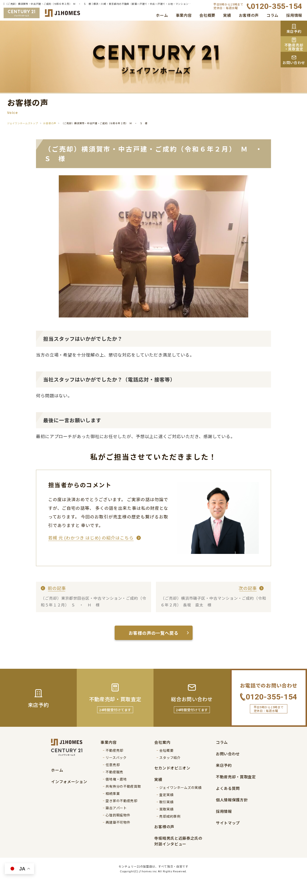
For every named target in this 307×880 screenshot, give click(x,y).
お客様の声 (249, 15)
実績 (227, 15)
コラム (272, 15)
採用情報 (294, 15)
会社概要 (207, 15)
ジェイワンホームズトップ (22, 123)
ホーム (162, 15)
